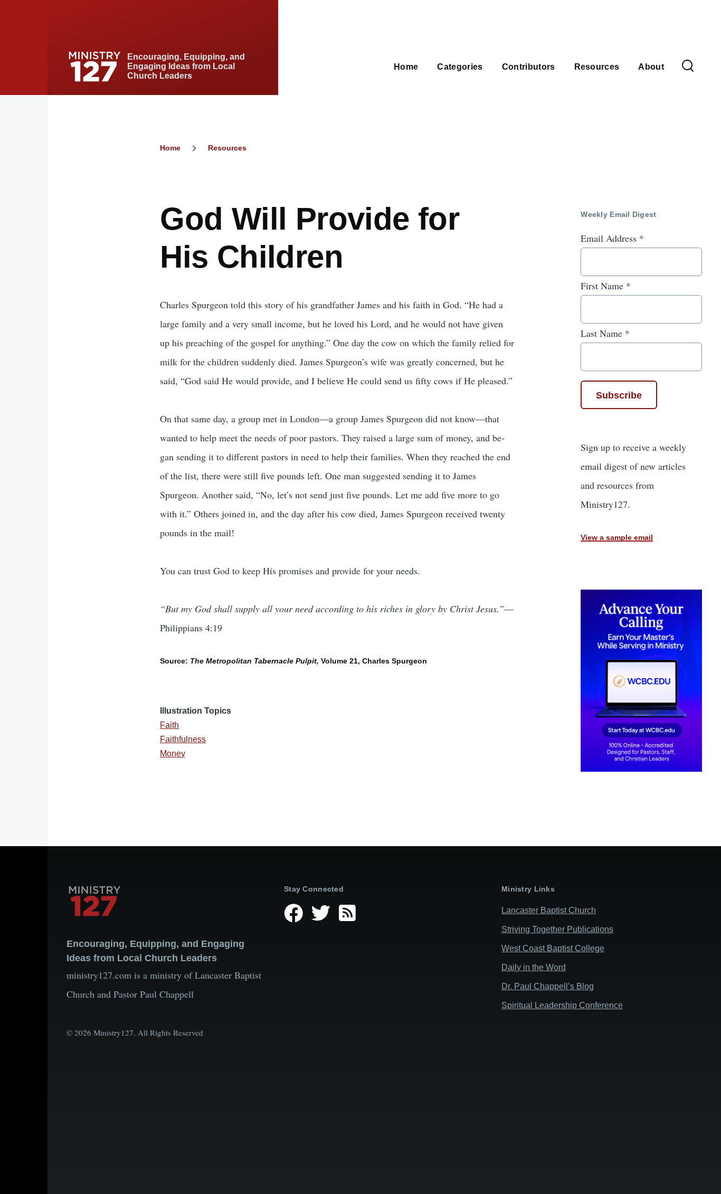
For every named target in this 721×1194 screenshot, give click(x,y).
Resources (227, 148)
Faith (169, 725)
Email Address (612, 238)
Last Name (605, 333)
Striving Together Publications (557, 929)
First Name (606, 285)
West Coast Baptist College (552, 948)
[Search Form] (687, 66)
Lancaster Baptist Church (548, 910)
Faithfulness (183, 739)
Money (172, 753)
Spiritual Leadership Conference (562, 1005)
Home (170, 148)
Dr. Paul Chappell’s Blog (547, 986)
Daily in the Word (533, 967)
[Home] (167, 901)
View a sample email (617, 537)
